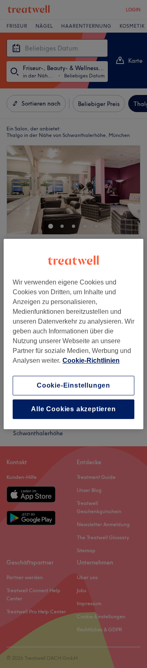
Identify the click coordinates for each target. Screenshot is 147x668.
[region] (73, 334)
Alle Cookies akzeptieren (73, 409)
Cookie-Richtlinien (91, 360)
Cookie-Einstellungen (73, 385)
